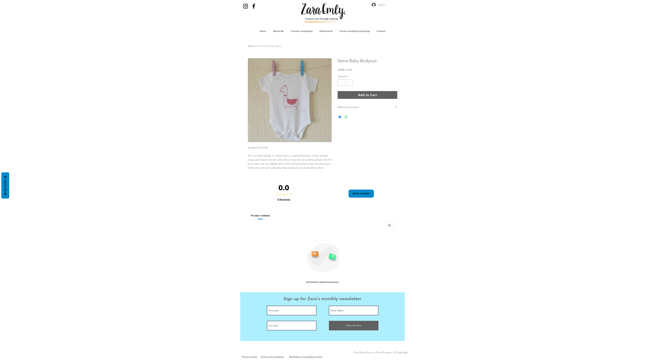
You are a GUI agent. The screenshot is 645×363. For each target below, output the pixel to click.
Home (251, 46)
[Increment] (350, 83)
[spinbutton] (345, 83)
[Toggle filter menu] (389, 225)
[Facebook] (253, 6)
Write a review (361, 193)
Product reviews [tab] (260, 215)
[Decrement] (340, 83)
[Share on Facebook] (340, 117)
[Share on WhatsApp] (346, 117)
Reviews (5, 185)
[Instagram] (245, 6)
